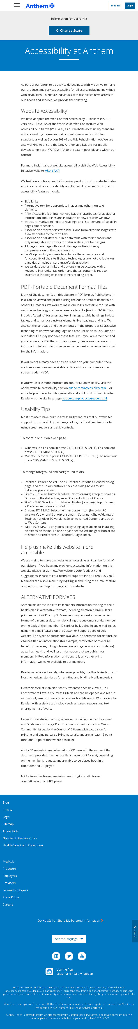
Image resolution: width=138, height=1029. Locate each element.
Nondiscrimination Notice (20, 838)
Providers (9, 883)
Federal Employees (15, 890)
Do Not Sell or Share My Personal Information (69, 921)
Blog (6, 802)
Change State (71, 30)
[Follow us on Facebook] (56, 957)
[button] (17, 5)
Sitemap (8, 824)
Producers (10, 869)
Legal (6, 817)
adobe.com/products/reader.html (84, 398)
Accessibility (11, 831)
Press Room (11, 897)
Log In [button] (130, 5)
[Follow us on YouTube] (82, 957)
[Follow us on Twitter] (69, 957)
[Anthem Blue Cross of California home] (57, 5)
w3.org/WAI (52, 171)
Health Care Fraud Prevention (23, 845)
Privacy (7, 810)
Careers (8, 904)
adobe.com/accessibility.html (87, 388)
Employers (10, 876)
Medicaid (9, 861)
